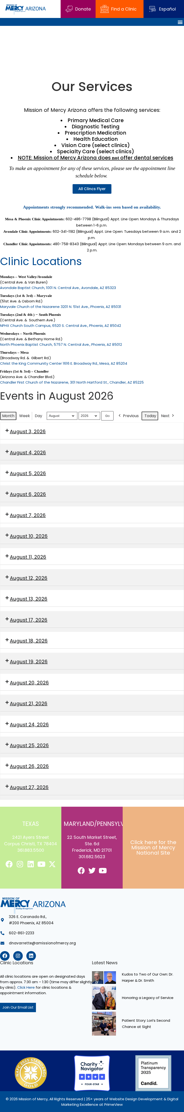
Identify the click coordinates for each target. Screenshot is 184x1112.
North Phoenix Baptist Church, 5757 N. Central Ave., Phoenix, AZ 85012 (61, 344)
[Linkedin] (30, 864)
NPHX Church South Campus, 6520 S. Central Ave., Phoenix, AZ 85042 (60, 325)
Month (8, 416)
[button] (180, 22)
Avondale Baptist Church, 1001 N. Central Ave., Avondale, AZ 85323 (58, 287)
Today (150, 416)
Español (167, 9)
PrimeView (113, 1104)
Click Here (26, 987)
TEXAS (30, 824)
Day (38, 416)
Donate (83, 9)
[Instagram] (19, 864)
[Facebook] (9, 864)
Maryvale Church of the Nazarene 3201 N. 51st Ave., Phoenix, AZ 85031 (60, 306)
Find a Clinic (124, 9)
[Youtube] (41, 864)
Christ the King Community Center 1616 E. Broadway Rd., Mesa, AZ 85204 (63, 363)
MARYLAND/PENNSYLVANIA (101, 824)
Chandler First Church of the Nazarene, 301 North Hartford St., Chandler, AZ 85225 (72, 382)
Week (24, 416)
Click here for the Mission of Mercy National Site (153, 848)
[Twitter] (92, 870)
